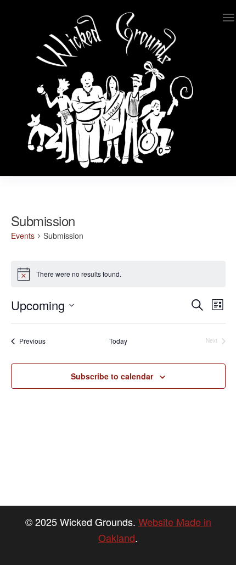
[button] (228, 17)
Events (23, 236)
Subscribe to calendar (112, 376)
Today (118, 341)
